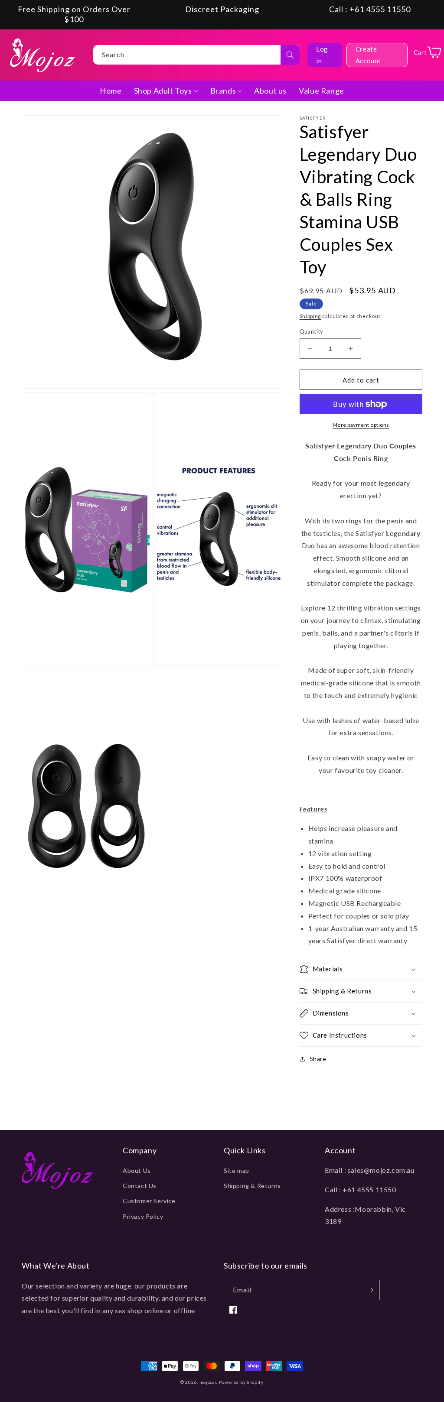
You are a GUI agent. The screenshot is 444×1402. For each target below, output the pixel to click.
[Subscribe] (369, 1290)
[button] (361, 969)
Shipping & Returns (252, 1185)
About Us (137, 1170)
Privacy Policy (143, 1216)
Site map (236, 1170)
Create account (368, 55)
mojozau (208, 1382)
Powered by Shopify (241, 1382)
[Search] (290, 55)
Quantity (311, 331)
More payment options (361, 425)
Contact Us (140, 1185)
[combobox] (196, 55)
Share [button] (318, 1058)
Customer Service (149, 1200)
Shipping (310, 316)
